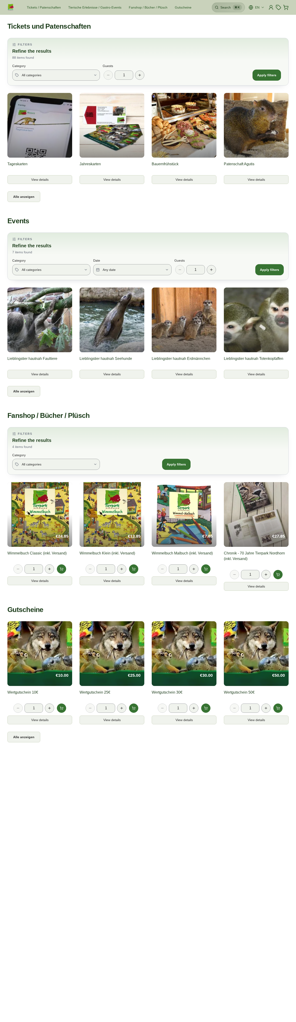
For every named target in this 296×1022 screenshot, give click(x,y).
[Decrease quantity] (108, 75)
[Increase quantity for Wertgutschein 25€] (121, 708)
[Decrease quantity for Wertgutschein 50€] (234, 708)
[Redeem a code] (278, 7)
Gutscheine (183, 7)
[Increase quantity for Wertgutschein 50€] (266, 708)
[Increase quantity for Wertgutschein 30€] (193, 708)
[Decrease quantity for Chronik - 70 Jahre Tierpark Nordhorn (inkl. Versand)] (234, 574)
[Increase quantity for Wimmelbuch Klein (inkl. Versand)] (121, 569)
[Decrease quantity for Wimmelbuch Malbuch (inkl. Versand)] (162, 569)
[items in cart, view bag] (285, 7)
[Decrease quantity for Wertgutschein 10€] (18, 708)
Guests (108, 66)
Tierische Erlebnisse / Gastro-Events (94, 7)
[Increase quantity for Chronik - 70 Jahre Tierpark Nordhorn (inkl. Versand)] (266, 574)
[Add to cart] (61, 569)
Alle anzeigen (23, 197)
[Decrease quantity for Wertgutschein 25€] (90, 708)
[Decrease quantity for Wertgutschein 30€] (162, 708)
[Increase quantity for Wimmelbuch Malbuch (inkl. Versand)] (193, 569)
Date (96, 260)
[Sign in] (271, 7)
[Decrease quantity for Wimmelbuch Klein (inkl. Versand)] (90, 569)
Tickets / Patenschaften (44, 7)
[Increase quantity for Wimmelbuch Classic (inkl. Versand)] (49, 569)
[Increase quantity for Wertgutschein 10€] (49, 708)
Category (19, 66)
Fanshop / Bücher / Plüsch (148, 7)
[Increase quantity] (139, 75)
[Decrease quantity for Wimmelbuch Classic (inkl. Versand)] (18, 569)
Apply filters (266, 75)
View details (45, 181)
